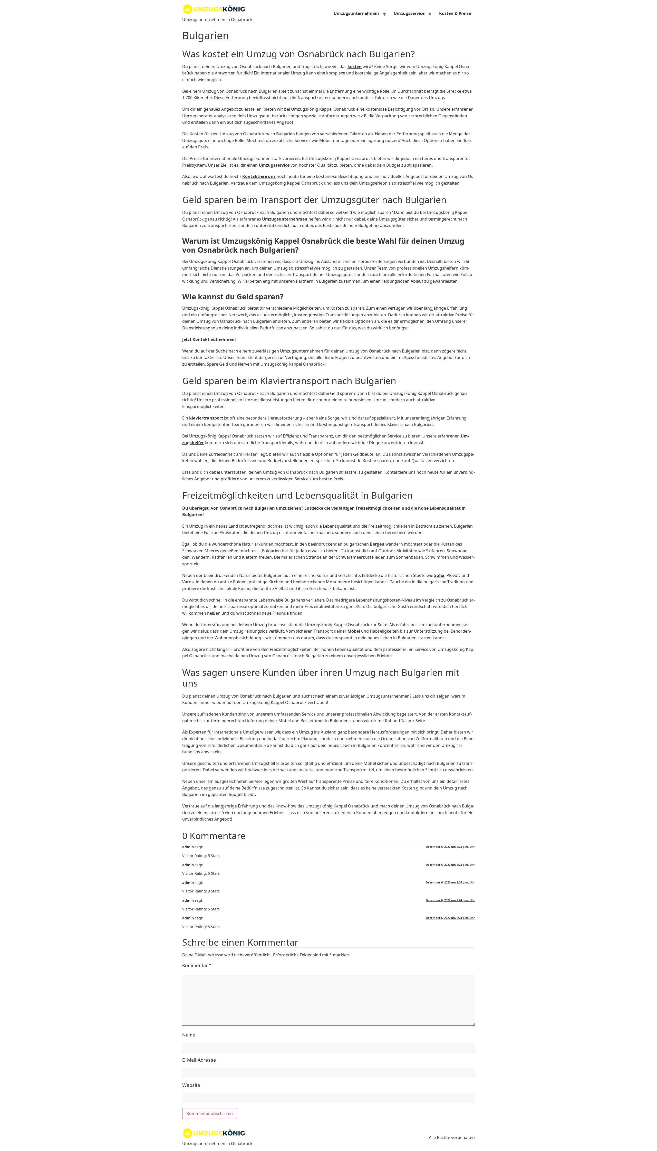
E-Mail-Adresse (199, 1060)
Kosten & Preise (455, 13)
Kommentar (196, 965)
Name (188, 1035)
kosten (354, 66)
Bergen (377, 544)
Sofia (439, 575)
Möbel (353, 631)
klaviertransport (206, 418)
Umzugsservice (409, 13)
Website (191, 1085)
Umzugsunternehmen (356, 13)
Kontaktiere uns (259, 176)
